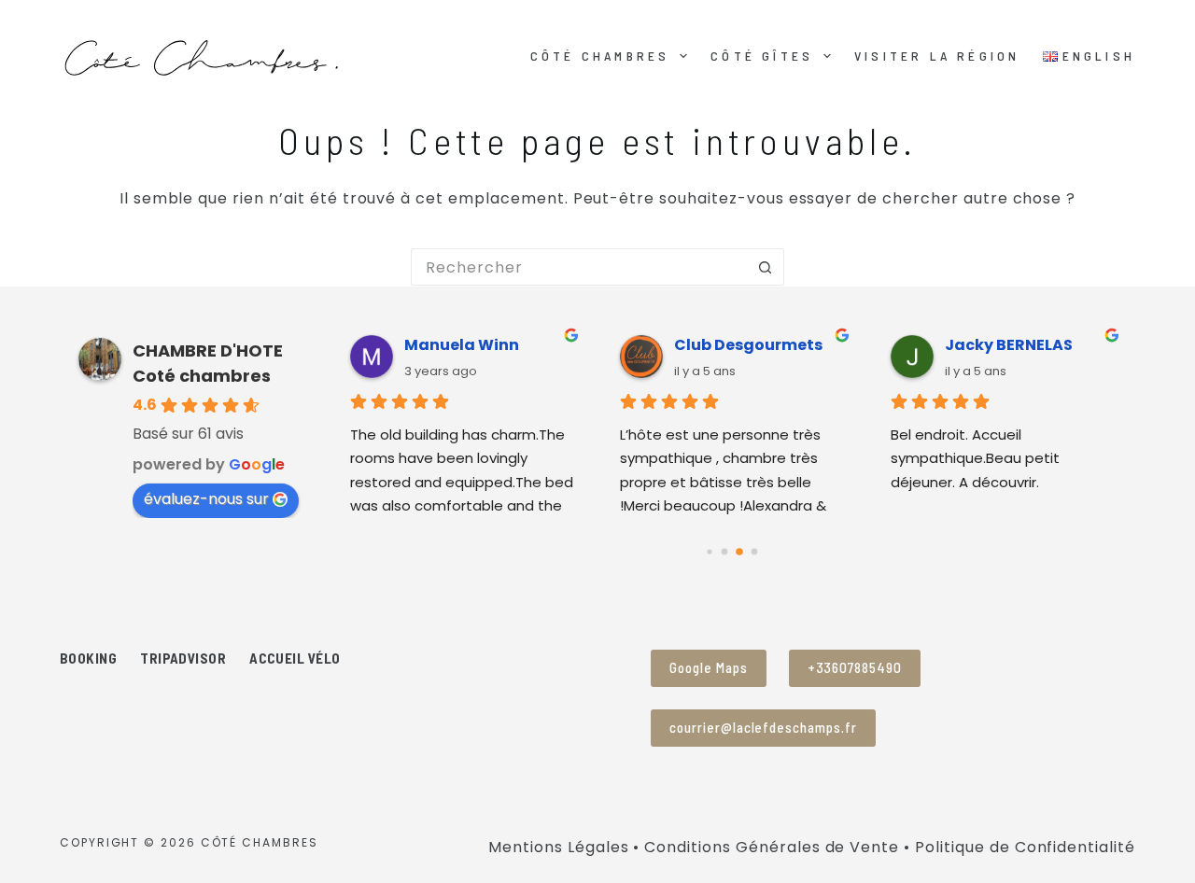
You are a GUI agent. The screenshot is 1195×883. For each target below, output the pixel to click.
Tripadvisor (183, 658)
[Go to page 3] (755, 551)
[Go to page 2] (739, 551)
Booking (88, 658)
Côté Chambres (600, 55)
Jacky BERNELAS (1009, 345)
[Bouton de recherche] (765, 267)
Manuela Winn (461, 345)
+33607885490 (855, 667)
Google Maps (708, 667)
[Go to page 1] (725, 551)
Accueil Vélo (294, 658)
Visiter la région (936, 55)
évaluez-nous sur (206, 499)
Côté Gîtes (761, 55)
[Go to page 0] (709, 551)
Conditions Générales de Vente (771, 847)
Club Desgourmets (748, 345)
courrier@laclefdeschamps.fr (763, 727)
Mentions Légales (558, 847)
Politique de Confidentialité (1025, 847)
